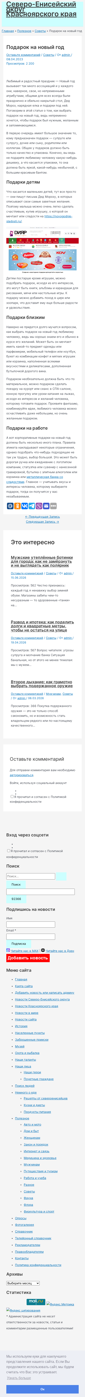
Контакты (22, 1258)
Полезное (22, 1118)
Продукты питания (37, 1112)
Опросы (20, 1218)
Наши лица (23, 1066)
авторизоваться (21, 775)
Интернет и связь (36, 1151)
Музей (19, 1046)
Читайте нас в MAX (25, 951)
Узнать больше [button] (19, 1378)
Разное (29, 1184)
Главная (21, 979)
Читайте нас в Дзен (60, 951)
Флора (28, 1204)
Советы (48, 55)
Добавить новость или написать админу (44, 992)
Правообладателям (29, 1251)
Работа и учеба (35, 1178)
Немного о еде (26, 1092)
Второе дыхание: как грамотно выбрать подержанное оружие (42, 683)
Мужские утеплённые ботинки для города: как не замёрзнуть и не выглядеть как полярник (42, 561)
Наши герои (32, 1072)
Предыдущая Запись (42, 516)
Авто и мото (32, 1124)
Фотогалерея (24, 1224)
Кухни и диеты (34, 1105)
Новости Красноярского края (36, 1006)
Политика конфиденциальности (38, 1265)
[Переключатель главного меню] (15, 22)
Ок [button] (42, 1389)
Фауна (28, 1198)
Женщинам (32, 1137)
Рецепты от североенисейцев (46, 1098)
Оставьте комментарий (23, 55)
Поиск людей (24, 1085)
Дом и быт (31, 1131)
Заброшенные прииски (31, 1039)
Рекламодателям (27, 1245)
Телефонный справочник (33, 1238)
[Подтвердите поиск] (61, 876)
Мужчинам (53, 693)
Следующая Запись (42, 521)
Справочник (24, 1231)
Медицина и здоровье (40, 1158)
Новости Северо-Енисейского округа (42, 999)
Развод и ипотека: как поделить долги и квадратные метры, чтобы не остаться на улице (42, 626)
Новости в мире (26, 1013)
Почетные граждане (39, 1079)
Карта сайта (24, 986)
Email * (11, 930)
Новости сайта (26, 1019)
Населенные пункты (30, 1033)
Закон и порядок (36, 1144)
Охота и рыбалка (27, 1053)
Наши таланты (25, 1059)
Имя (9, 918)
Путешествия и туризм (41, 1171)
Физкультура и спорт (39, 1211)
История (21, 1026)
